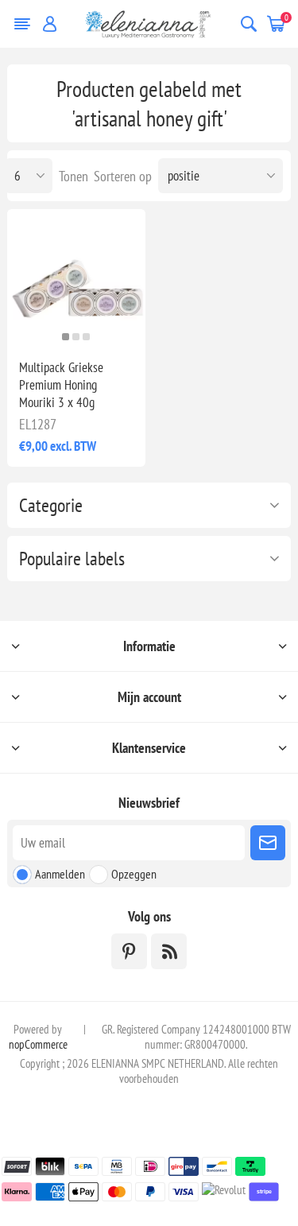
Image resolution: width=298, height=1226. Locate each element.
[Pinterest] (129, 951)
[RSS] (169, 951)
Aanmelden (60, 874)
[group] (76, 278)
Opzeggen (134, 874)
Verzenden (267, 842)
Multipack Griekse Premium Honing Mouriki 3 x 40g (61, 385)
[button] (65, 336)
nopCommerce (38, 1044)
